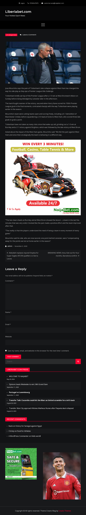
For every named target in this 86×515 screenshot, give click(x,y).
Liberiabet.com (18, 12)
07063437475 (34, 3)
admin (9, 246)
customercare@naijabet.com (54, 3)
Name (8, 312)
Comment (9, 281)
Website (8, 336)
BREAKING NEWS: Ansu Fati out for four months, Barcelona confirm (63, 254)
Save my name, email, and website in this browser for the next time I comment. (38, 351)
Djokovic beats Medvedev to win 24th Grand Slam (28, 384)
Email (8, 324)
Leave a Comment (29, 35)
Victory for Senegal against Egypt (29, 426)
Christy (11, 431)
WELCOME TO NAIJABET (18, 376)
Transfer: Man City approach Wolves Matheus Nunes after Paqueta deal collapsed (41, 408)
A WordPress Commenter (19, 436)
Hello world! (36, 436)
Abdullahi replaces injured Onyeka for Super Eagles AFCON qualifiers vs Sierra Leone (22, 256)
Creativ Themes (65, 511)
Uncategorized (11, 35)
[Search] (78, 361)
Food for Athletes (24, 431)
